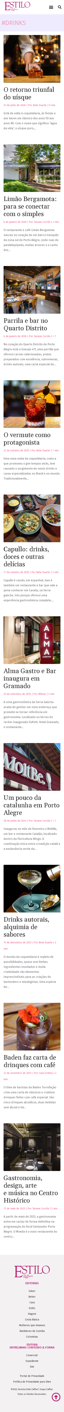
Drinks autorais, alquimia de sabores (26, 927)
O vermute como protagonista (27, 439)
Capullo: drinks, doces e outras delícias (26, 556)
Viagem (32, 1313)
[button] (51, 7)
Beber (32, 1296)
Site (32, 1366)
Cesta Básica (32, 1319)
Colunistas (32, 1336)
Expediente (32, 1361)
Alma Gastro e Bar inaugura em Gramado (30, 678)
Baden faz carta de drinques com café (30, 1061)
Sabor (32, 1291)
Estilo (32, 1308)
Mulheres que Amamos (32, 1325)
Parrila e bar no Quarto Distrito (26, 324)
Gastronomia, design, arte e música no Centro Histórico (31, 1189)
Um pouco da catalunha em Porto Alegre (32, 805)
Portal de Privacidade (32, 1376)
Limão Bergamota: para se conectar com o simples (30, 206)
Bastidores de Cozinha (32, 1331)
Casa (32, 1302)
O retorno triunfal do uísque (29, 93)
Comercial (32, 1355)
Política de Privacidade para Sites (32, 1381)
